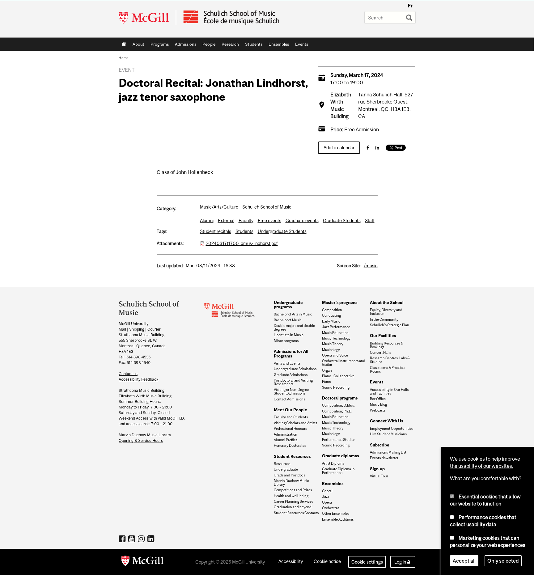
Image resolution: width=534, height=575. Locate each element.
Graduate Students (342, 220)
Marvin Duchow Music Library (291, 482)
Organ (327, 370)
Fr (410, 5)
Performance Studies (338, 440)
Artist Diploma (333, 463)
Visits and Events (287, 363)
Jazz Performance (336, 327)
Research (228, 45)
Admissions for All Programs (291, 353)
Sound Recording (336, 387)
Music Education (335, 333)
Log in (400, 561)
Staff (370, 220)
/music (371, 265)
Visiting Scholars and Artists (295, 423)
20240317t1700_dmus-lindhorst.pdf (242, 243)
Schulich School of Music (266, 206)
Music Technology (336, 338)
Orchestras (330, 508)
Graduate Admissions (290, 375)
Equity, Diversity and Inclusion (386, 311)
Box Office (378, 399)
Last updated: (170, 265)
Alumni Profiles (285, 440)
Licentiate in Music (288, 335)
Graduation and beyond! (293, 507)
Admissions (184, 45)
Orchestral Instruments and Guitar (343, 362)
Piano (326, 381)
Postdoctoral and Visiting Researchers (293, 382)
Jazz (325, 496)
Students (252, 45)
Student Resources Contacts (296, 513)
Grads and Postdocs (289, 475)
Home (124, 44)
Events (300, 45)
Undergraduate (286, 469)
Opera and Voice (335, 355)
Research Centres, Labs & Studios (390, 360)
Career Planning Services (293, 501)
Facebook (123, 538)
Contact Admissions (289, 399)
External (226, 220)
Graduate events (302, 220)
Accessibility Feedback (138, 379)
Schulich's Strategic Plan (389, 325)
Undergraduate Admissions (295, 369)
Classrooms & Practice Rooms (387, 369)
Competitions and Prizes (293, 490)
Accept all (464, 561)
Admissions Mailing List (388, 452)
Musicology (331, 350)
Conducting (331, 315)
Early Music (331, 321)
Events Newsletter (384, 458)
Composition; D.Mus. (338, 405)
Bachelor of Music (288, 320)
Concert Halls (380, 352)
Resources (282, 464)
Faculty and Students (291, 417)
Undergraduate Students (282, 231)
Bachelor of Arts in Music (293, 314)
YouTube (132, 538)
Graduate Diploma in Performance (338, 471)
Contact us (128, 373)
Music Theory (332, 344)
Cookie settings (367, 561)
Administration (285, 434)
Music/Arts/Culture (219, 206)
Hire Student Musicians (388, 434)
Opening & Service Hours (141, 440)
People (207, 45)
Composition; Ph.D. (337, 411)
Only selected (503, 561)
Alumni (207, 220)
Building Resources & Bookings (386, 345)
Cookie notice (327, 561)
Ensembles (277, 45)
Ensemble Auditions (338, 519)
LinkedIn (151, 538)
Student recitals (215, 231)
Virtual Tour (379, 476)
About (136, 45)
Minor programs (286, 341)
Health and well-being (291, 496)
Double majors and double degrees (294, 327)
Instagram (142, 538)
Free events (269, 220)
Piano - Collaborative (338, 376)
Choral (327, 491)
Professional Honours (290, 428)
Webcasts (377, 410)
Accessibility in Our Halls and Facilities (389, 391)
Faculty (246, 220)
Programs (158, 45)
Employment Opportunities (391, 428)
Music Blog (378, 404)
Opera (327, 502)
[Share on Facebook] (368, 147)
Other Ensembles (335, 513)
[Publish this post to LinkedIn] (377, 147)
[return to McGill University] (142, 562)
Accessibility (290, 561)
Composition (332, 310)
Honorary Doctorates (290, 445)
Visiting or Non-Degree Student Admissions (291, 391)
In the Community (384, 319)
